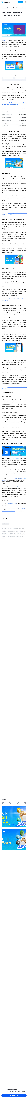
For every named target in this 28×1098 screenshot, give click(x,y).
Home (3, 7)
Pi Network (6, 523)
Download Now (14, 1095)
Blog (8, 7)
